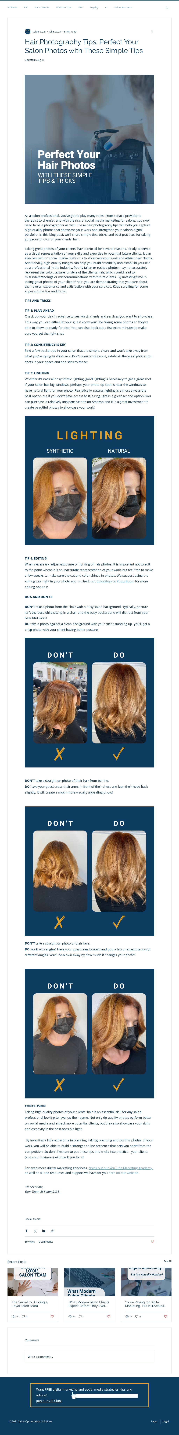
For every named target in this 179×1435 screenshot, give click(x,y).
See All (168, 1261)
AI (106, 7)
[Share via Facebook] (26, 1230)
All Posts (12, 7)
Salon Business (123, 7)
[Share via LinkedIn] (43, 1230)
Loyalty (94, 7)
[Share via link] (52, 1230)
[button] (167, 7)
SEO (80, 7)
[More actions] (152, 31)
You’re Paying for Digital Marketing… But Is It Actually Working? (145, 1304)
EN (25, 7)
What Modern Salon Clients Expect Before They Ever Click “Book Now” (89, 1304)
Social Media (41, 7)
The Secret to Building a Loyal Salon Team (29, 1304)
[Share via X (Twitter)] (35, 1230)
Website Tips (63, 7)
